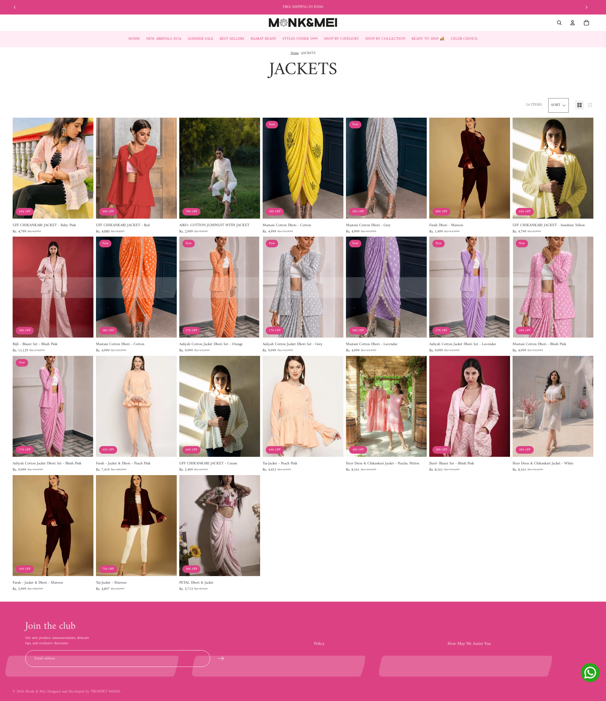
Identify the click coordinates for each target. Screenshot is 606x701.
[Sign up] (221, 658)
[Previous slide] (15, 7)
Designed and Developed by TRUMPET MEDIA (83, 691)
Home (295, 53)
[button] (558, 105)
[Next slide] (586, 7)
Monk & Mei (35, 691)
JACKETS (308, 53)
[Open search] (559, 23)
